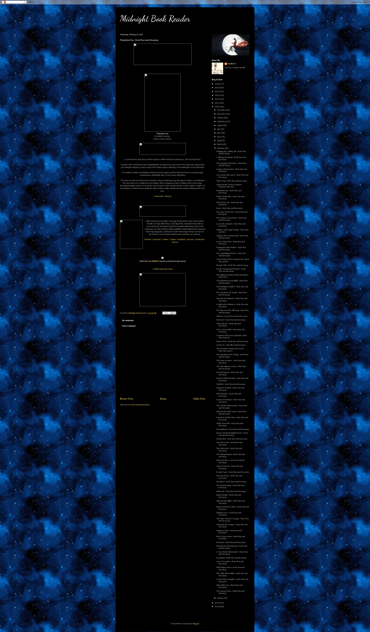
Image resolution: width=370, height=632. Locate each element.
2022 (217, 99)
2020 (217, 107)
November (221, 114)
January (220, 598)
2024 (217, 92)
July (219, 129)
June (219, 133)
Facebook (157, 239)
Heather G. (231, 64)
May (219, 137)
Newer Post (126, 399)
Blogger (196, 624)
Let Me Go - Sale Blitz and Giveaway (231, 345)
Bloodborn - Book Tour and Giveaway (231, 482)
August (220, 125)
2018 (217, 607)
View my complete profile (235, 68)
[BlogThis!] (166, 313)
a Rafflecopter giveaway (163, 269)
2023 (217, 95)
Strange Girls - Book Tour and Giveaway (232, 265)
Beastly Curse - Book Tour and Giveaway (232, 472)
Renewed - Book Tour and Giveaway (231, 320)
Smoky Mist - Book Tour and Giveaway (231, 439)
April (219, 141)
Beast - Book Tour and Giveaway (229, 208)
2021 (217, 103)
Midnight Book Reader (155, 18)
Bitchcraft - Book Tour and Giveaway (231, 491)
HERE (154, 261)
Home (163, 399)
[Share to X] (169, 313)
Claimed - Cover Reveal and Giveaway (231, 316)
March (220, 144)
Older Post (199, 399)
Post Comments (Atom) (140, 405)
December (221, 110)
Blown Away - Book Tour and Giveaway (232, 341)
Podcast (175, 242)
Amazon (167, 196)
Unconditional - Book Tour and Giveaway (232, 429)
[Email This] (163, 313)
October (220, 118)
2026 (217, 84)
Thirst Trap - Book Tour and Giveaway (231, 181)
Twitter (165, 239)
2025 (217, 88)
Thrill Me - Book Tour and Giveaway (230, 384)
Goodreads (158, 196)
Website (148, 239)
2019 (217, 603)
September (221, 121)
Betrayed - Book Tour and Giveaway (231, 542)
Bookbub (181, 239)
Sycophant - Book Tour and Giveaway (231, 558)
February (221, 148)
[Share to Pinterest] (174, 313)
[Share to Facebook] (172, 313)
